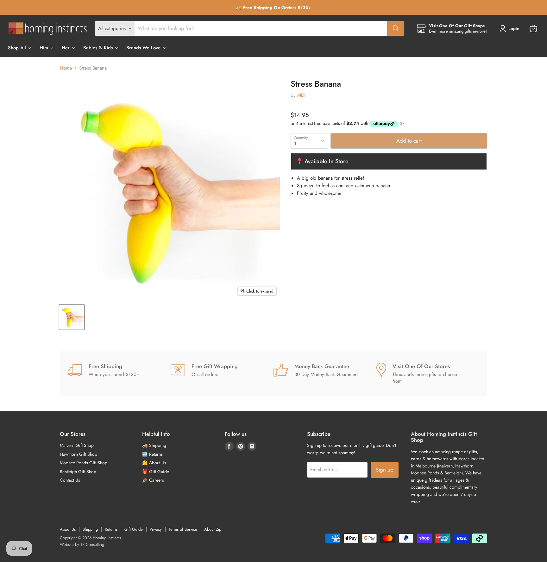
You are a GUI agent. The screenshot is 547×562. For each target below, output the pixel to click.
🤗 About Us (154, 463)
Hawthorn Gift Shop (78, 454)
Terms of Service (183, 529)
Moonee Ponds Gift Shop (83, 463)
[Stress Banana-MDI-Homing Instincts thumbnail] (71, 317)
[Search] (395, 28)
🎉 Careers (153, 480)
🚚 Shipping (154, 445)
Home (66, 68)
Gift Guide (133, 529)
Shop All (18, 47)
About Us (68, 529)
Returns (111, 529)
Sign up (384, 469)
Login (513, 28)
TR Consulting (92, 544)
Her (66, 47)
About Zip (212, 529)
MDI (301, 95)
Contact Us (70, 480)
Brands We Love (144, 47)
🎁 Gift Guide (155, 471)
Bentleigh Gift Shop (78, 471)
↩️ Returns (152, 454)
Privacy (156, 529)
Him (45, 47)
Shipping (90, 529)
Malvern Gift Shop (77, 445)
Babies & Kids (98, 47)
